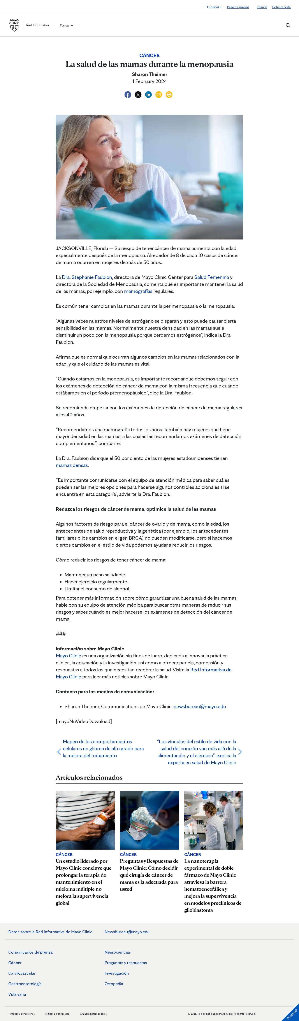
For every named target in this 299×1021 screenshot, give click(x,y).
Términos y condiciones (21, 1013)
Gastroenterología (25, 983)
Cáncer (15, 962)
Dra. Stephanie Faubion (87, 277)
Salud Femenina (211, 277)
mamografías (138, 291)
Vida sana (17, 994)
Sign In (262, 7)
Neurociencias (118, 952)
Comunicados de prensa (30, 952)
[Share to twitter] (139, 94)
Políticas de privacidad (57, 1013)
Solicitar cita (281, 7)
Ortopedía (114, 983)
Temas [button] (65, 25)
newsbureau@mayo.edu (200, 706)
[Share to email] (159, 94)
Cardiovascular (22, 973)
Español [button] (213, 7)
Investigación (117, 973)
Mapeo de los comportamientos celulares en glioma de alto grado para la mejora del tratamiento (103, 748)
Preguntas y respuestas (126, 962)
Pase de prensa (238, 7)
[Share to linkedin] (149, 94)
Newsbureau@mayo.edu (127, 931)
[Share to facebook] (128, 94)
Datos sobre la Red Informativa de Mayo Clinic (50, 931)
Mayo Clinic (68, 655)
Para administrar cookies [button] (93, 1013)
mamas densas (72, 465)
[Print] (168, 94)
